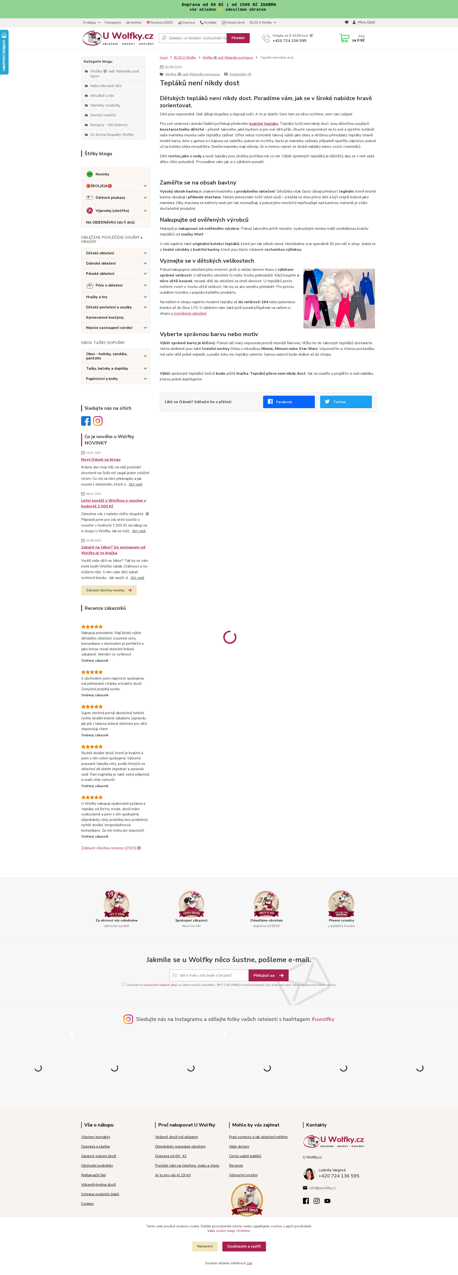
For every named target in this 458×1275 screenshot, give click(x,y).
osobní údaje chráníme (233, 1231)
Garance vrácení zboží (98, 1156)
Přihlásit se (265, 975)
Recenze (236, 1165)
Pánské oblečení (100, 273)
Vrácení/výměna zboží (98, 1184)
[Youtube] (329, 1202)
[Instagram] (319, 1202)
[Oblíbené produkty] (346, 23)
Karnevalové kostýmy (105, 317)
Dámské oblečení (101, 263)
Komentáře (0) (240, 74)
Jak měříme (133, 22)
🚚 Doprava (186, 22)
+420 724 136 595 (290, 40)
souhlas (276, 1226)
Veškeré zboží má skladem (176, 1137)
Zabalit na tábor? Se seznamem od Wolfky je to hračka (113, 550)
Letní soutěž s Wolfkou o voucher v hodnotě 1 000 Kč (113, 503)
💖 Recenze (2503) (159, 22)
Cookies (87, 1203)
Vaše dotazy (239, 1146)
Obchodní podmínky (97, 1165)
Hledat (238, 38)
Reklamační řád (93, 1175)
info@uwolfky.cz (323, 1188)
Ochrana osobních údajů (100, 1194)
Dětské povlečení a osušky (109, 307)
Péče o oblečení (109, 285)
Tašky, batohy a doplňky (107, 368)
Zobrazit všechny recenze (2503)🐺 (111, 848)
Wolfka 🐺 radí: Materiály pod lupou (228, 58)
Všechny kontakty (95, 1137)
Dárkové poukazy (110, 197)
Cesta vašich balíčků (245, 1156)
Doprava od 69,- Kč (171, 1156)
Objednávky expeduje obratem (180, 1146)
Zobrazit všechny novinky (105, 590)
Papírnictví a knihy (102, 378)
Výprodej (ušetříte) (112, 210)
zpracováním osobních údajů (160, 985)
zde (249, 1263)
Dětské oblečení (100, 253)
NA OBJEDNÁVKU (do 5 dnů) (110, 222)
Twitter (339, 402)
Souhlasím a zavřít (244, 1246)
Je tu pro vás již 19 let (173, 1175)
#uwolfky (323, 1019)
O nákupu (89, 22)
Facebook (284, 402)
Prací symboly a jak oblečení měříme (258, 1137)
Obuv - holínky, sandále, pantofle (107, 356)
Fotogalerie (113, 22)
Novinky (102, 174)
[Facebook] (308, 1202)
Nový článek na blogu (100, 459)
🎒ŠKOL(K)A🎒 (99, 186)
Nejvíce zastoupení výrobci (109, 327)
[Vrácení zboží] (247, 1199)
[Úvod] (118, 38)
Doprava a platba (95, 1146)
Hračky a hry (96, 297)
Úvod (163, 58)
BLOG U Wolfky (261, 22)
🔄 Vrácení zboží (233, 22)
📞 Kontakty (208, 22)
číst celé (135, 484)
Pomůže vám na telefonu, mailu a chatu (187, 1165)
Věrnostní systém (243, 1175)
